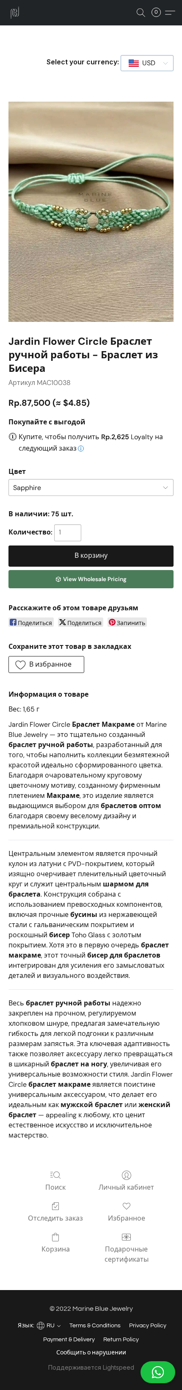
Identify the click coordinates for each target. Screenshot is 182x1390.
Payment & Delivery (69, 1340)
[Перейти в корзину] (159, 12)
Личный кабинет (126, 1187)
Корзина (55, 1249)
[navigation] (38, 1325)
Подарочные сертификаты (127, 1254)
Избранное (126, 1218)
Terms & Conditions (95, 1326)
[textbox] (146, 63)
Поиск (55, 1187)
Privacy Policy (147, 1326)
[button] (91, 1372)
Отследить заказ (55, 1218)
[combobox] (147, 63)
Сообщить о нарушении (91, 1353)
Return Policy (121, 1340)
